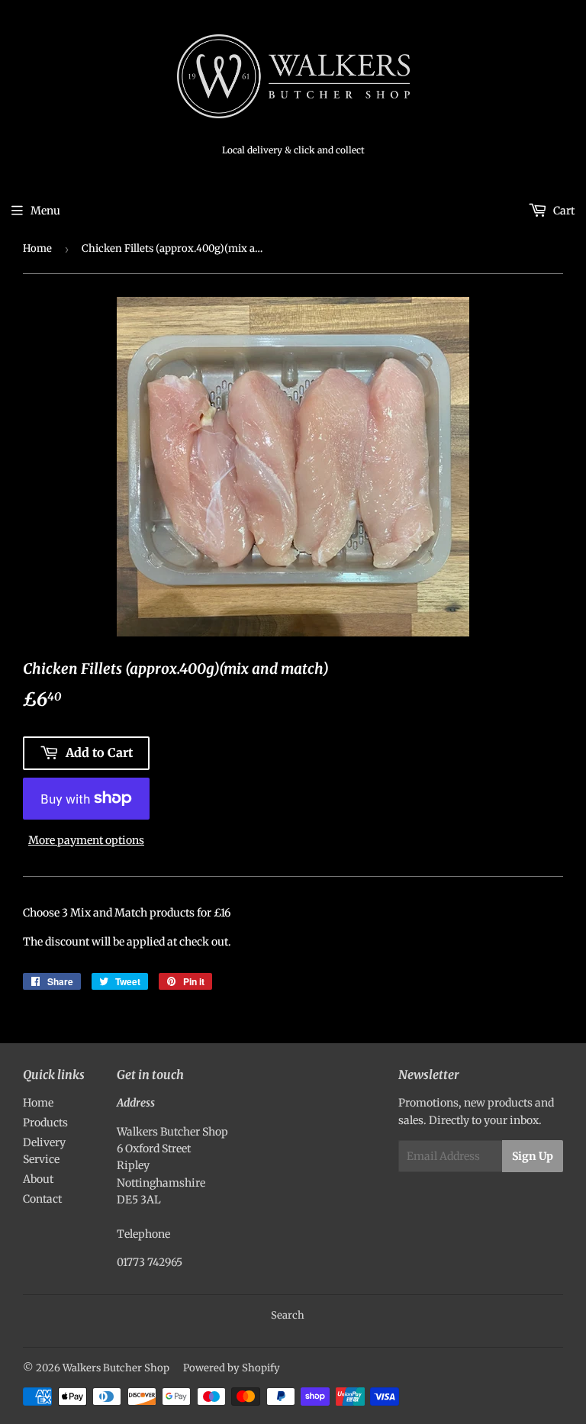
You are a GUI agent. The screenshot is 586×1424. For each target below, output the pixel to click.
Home (37, 248)
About (38, 1179)
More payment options (86, 840)
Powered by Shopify (231, 1367)
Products (45, 1122)
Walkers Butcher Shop (116, 1367)
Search (287, 1315)
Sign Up (532, 1156)
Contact (42, 1199)
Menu (45, 210)
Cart (563, 210)
